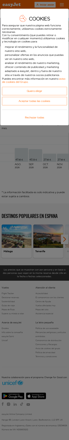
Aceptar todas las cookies (34, 101)
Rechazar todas (34, 117)
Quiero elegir (34, 91)
